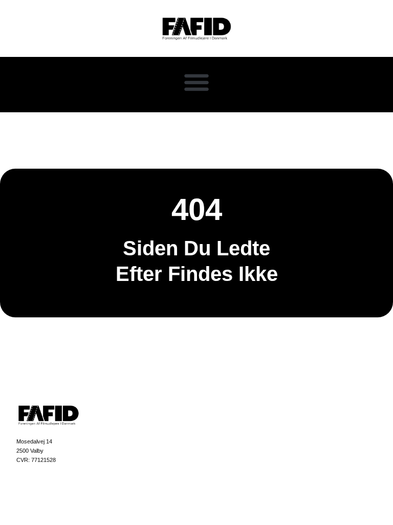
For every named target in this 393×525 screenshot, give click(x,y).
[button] (196, 82)
